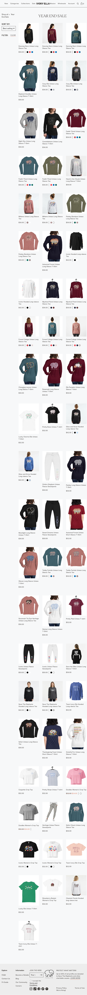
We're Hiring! (61, 990)
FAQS (4, 975)
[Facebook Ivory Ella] (38, 988)
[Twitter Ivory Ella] (42, 988)
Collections (25, 4)
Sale (33, 4)
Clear (13, 35)
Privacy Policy (61, 988)
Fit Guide (5, 982)
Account (71, 4)
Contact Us (6, 979)
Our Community (21, 982)
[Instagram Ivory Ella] (31, 988)
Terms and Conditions (33, 984)
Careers (19, 986)
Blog (17, 979)
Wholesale (62, 4)
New (6, 4)
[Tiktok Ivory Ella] (35, 988)
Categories (14, 4)
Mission (53, 4)
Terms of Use (80, 988)
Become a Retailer (22, 975)
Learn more (75, 978)
